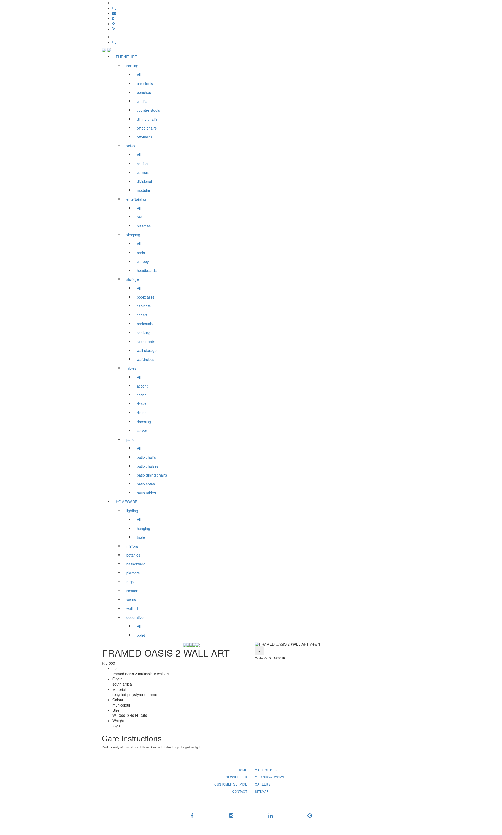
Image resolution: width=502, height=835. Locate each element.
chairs (142, 101)
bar (139, 217)
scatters (132, 590)
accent (142, 386)
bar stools (145, 83)
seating (132, 65)
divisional (144, 181)
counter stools (148, 110)
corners (143, 172)
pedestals (145, 323)
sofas (130, 145)
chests (142, 314)
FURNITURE (126, 56)
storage (132, 279)
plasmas (144, 225)
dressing (144, 421)
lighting (132, 510)
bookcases (146, 297)
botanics (133, 555)
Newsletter (236, 777)
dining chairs (147, 119)
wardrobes (145, 359)
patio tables (146, 492)
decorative (135, 617)
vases (131, 599)
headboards (147, 270)
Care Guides (266, 770)
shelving (143, 332)
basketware (135, 564)
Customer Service (230, 784)
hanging (143, 528)
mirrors (132, 546)
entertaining (136, 199)
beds (141, 252)
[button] (114, 2)
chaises (143, 163)
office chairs (147, 128)
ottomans (144, 136)
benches (144, 92)
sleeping (133, 234)
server (142, 430)
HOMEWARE (126, 501)
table (141, 537)
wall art (132, 608)
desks (141, 403)
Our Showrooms (269, 777)
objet (141, 635)
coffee (142, 394)
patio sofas (146, 483)
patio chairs (146, 457)
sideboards (146, 341)
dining (142, 412)
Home (242, 770)
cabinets (144, 306)
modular (143, 190)
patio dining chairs (152, 475)
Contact (239, 791)
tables (131, 368)
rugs (130, 581)
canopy (143, 261)
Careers (262, 784)
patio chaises (147, 466)
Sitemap (262, 791)
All (139, 74)
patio (130, 439)
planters (133, 572)
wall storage (147, 350)
